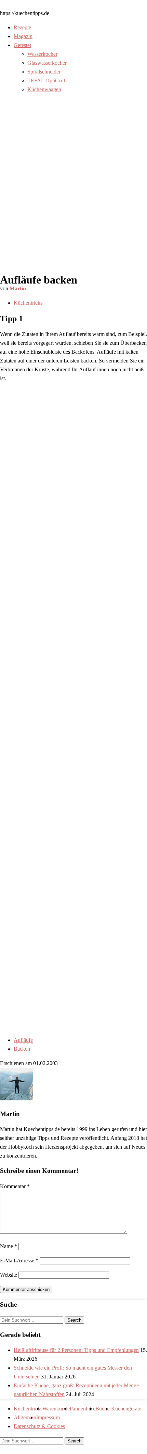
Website (8, 1275)
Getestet (22, 45)
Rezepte (22, 27)
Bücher (103, 1408)
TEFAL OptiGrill (46, 80)
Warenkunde (56, 1408)
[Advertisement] (73, 188)
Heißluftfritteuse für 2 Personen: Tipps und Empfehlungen (76, 1350)
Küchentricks (28, 303)
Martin (18, 288)
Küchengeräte (126, 1408)
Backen (22, 1049)
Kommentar (15, 1186)
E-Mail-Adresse (19, 1260)
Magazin (23, 36)
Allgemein (25, 1417)
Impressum (48, 1417)
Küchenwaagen (44, 89)
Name (8, 1246)
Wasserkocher (42, 54)
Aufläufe (23, 1040)
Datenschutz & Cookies (39, 1426)
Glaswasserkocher (47, 63)
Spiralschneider (44, 72)
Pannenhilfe (82, 1408)
